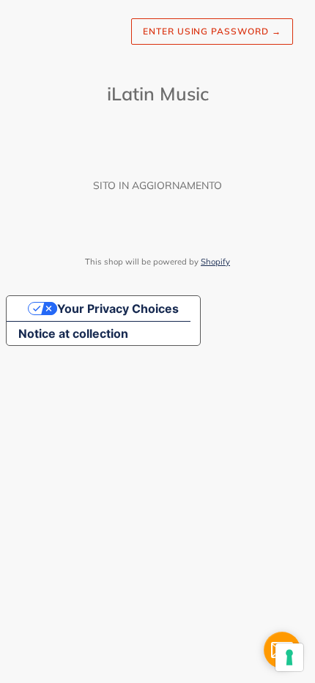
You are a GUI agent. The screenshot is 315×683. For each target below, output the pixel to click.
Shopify (215, 261)
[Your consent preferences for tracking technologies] (289, 657)
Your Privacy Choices (118, 308)
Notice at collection (73, 333)
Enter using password (212, 31)
